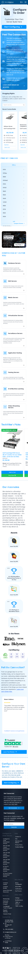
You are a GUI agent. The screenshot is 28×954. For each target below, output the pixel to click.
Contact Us (18, 836)
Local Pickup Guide (8, 941)
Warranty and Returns (18, 841)
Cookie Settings (19, 847)
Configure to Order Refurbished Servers (6, 841)
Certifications (18, 888)
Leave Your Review (8, 752)
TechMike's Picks (10, 424)
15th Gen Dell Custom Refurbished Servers (6, 848)
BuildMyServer (19, 900)
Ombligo (17, 898)
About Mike (18, 886)
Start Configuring (10, 783)
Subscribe (14, 827)
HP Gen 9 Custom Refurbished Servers (7, 875)
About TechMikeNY (18, 883)
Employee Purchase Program (5, 902)
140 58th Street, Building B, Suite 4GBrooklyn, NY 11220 (9, 923)
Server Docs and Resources (7, 891)
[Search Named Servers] (24, 105)
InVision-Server (8, 126)
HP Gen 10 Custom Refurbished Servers (6, 869)
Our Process (18, 891)
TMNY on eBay (19, 906)
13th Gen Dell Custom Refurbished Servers (6, 862)
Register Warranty (5, 910)
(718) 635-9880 (9, 929)
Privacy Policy (18, 844)
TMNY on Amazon (17, 903)
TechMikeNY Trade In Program (7, 907)
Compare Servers (18, 223)
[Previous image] (3, 439)
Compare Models (5, 887)
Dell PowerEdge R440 (9, 128)
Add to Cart (12, 472)
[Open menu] (25, 2)
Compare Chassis (5, 883)
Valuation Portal (7, 914)
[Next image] (21, 439)
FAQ (16, 838)
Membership (6, 898)
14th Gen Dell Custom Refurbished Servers (6, 855)
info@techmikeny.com (10, 932)
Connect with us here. (13, 80)
